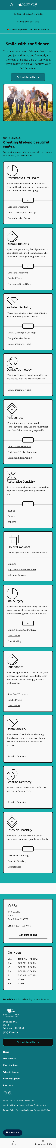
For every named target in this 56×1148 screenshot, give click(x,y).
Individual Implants (17, 575)
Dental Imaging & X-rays (19, 344)
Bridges (11, 510)
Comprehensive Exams (19, 218)
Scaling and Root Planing (20, 457)
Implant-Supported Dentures (22, 569)
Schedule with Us (28, 77)
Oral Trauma (14, 635)
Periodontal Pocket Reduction (22, 452)
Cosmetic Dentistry (17, 861)
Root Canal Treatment (18, 694)
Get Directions (28, 934)
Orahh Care (46, 1110)
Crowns (11, 516)
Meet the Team (10, 1065)
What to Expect (10, 1072)
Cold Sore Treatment (18, 206)
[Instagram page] (10, 1093)
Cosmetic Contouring (18, 855)
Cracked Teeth (15, 278)
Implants (12, 521)
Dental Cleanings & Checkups (22, 212)
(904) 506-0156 (31, 21)
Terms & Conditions (24, 1110)
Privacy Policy (9, 1110)
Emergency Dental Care (19, 284)
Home (6, 1052)
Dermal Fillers (14, 866)
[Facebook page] (5, 1093)
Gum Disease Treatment (19, 446)
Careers (37, 1110)
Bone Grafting (14, 641)
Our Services (9, 1058)
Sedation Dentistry (17, 756)
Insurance (8, 1085)
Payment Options (11, 1078)
